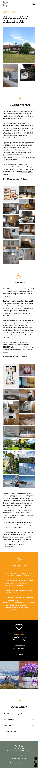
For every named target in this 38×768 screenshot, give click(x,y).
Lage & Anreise (19, 655)
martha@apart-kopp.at (19, 758)
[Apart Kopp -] (35, 758)
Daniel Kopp (17, 527)
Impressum (14, 763)
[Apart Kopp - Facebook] (35, 765)
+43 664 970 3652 (23, 169)
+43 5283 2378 (19, 755)
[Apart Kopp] (6, 4)
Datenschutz (23, 763)
